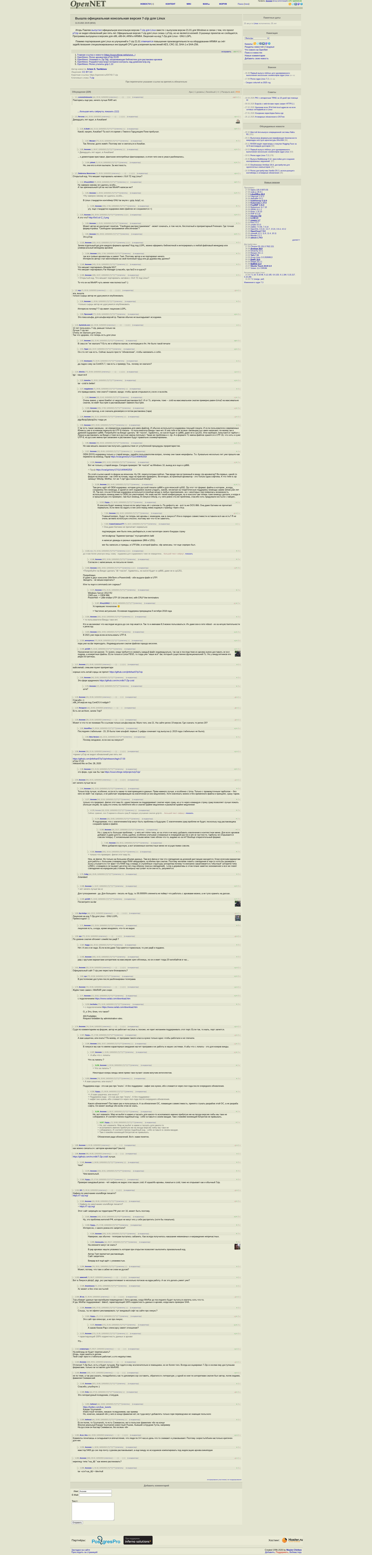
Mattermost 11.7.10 (259, 207)
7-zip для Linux (148, 30)
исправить (226, 52)
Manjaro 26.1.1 (257, 253)
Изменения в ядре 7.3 (253, 282)
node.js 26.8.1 (256, 192)
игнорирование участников (216, 1479)
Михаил (92, 141)
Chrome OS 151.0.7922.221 (262, 246)
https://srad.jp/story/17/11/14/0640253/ (129, 457)
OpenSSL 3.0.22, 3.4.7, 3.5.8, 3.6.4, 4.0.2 (268, 229)
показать (189, 554)
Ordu (87, 1392)
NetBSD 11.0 (256, 264)
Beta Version (94, 737)
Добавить (270, 1552)
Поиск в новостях (253, 53)
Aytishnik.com (84, 325)
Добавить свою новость (257, 58)
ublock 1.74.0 (256, 238)
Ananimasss (89, 1286)
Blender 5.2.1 (256, 235)
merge (257, 279)
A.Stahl (87, 129)
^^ (110, 129)
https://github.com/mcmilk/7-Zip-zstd (117, 680)
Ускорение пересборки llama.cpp (269, 113)
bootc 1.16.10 (256, 211)
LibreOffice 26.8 (258, 194)
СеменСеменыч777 (116, 524)
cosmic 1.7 (255, 220)
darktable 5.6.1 (257, 198)
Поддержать (282, 1552)
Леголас (81, 116)
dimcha (82, 372)
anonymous (89, 640)
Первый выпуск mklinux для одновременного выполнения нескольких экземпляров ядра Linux (268, 74)
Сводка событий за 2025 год (258, 82)
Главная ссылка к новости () (106, 55)
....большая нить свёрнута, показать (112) (98, 111)
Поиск (240, 4)
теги (247, 4)
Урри (86, 349)
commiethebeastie (85, 97)
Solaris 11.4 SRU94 (259, 268)
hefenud (93, 1404)
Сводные (269, 47)
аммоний (83, 1277)
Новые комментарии (255, 55)
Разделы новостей (254, 47)
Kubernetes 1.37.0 (259, 203)
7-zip (92, 78)
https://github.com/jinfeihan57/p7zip (126, 672)
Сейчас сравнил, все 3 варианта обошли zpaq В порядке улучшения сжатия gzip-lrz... (140, 813)
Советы (272, 92)
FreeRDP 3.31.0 (257, 205)
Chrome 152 (256, 216)
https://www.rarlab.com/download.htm (112, 998)
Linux (256, 23)
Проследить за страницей (84, 1552)
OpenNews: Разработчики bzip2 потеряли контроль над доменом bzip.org (113, 62)
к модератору (138, 97)
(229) (88, 92)
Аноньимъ (99, 1242)
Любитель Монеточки (86, 173)
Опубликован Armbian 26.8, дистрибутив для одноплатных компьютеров (268, 166)
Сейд (86, 874)
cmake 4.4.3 (256, 225)
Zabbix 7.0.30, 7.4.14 (259, 227)
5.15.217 (291, 275)
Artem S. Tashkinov (97, 69)
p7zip (75, 33)
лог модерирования (234, 1479)
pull (262, 279)
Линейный (210, 92)
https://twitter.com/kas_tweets (97, 1407)
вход (275, 1)
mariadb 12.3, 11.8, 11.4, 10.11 (263, 233)
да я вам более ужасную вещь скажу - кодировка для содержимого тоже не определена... (138, 554)
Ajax (191, 92)
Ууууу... (107, 502)
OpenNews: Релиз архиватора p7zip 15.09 (98, 57)
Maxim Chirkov (294, 1550)
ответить (113, 97)
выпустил (96, 30)
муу (79, 290)
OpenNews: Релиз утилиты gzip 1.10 (95, 64)
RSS (238, 92)
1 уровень (199, 92)
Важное (272, 67)
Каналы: (249, 44)
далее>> (296, 240)
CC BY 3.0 (87, 72)
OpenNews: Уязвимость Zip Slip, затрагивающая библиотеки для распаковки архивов (119, 59)
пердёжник (88, 389)
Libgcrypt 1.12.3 (257, 196)
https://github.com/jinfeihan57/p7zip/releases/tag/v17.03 (99, 759)
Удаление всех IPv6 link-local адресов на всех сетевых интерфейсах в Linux (271, 108)
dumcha (87, 380)
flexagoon (83, 708)
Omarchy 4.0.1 (257, 251)
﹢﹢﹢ (120, 97)
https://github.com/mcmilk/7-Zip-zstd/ (90, 1157)
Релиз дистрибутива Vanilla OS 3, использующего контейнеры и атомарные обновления (270, 172)
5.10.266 (247, 277)
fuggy (87, 945)
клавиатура (84, 1349)
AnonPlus (88, 728)
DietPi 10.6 (255, 259)
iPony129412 (89, 182)
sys (80, 936)
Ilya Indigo (83, 913)
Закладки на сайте (80, 1550)
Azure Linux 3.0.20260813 (261, 257)
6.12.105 (268, 275)
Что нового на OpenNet (256, 50)
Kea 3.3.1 (255, 222)
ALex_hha (83, 1435)
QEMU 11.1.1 (256, 209)
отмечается (147, 41)
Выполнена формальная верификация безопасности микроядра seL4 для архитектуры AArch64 (271, 139)
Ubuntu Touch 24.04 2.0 (261, 266)
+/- (218, 92)
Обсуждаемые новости (272, 126)
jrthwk (92, 162)
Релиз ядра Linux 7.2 (259, 79)
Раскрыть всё (227, 92)
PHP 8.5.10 (255, 214)
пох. (91, 551)
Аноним (87, 149)
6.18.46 (260, 275)
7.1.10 (253, 275)
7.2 (252, 279)
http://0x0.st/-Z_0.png (99, 217)
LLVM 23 (254, 218)
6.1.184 (283, 275)
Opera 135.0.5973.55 (259, 190)
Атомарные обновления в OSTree (270, 117)
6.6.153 (276, 275)
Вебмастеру (295, 1552)
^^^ (113, 129)
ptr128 (87, 649)
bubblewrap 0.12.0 (259, 201)
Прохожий (88, 314)
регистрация (282, 1)
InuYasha (93, 1004)
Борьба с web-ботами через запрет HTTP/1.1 (274, 104)
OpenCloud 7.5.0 (258, 231)
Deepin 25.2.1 (256, 262)
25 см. (82, 1297)
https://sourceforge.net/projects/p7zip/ (122, 772)
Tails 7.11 (255, 255)
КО (81, 1190)
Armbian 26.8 (256, 249)
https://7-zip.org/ (80, 1195)
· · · (125, 97)
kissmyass (88, 361)
